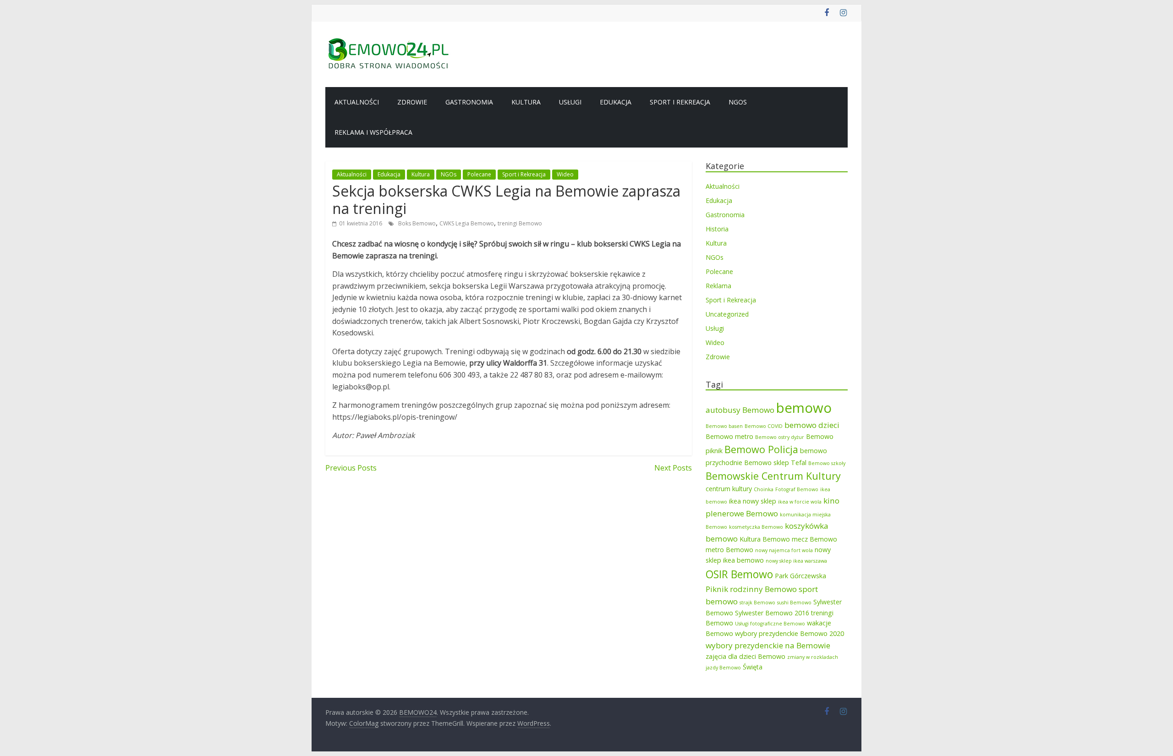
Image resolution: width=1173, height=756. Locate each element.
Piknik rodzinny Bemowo (751, 589)
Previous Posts (351, 468)
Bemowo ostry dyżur (779, 437)
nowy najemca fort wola (784, 550)
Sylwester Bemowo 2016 (772, 612)
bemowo (804, 408)
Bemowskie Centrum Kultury (773, 475)
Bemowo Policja (761, 449)
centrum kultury (729, 488)
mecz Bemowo (814, 539)
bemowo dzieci (811, 425)
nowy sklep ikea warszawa (796, 561)
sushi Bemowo (794, 602)
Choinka (763, 489)
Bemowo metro (729, 436)
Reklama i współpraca (373, 132)
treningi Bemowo (520, 223)
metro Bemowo (729, 549)
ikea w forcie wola (800, 502)
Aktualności (356, 102)
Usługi (570, 102)
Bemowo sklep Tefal (775, 462)
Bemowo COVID (764, 426)
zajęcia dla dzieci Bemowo (745, 656)
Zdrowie (412, 102)
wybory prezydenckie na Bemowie (768, 645)
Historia (717, 229)
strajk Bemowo (757, 602)
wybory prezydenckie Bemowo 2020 (789, 633)
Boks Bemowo (417, 223)
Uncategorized (727, 314)
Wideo (565, 174)
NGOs (738, 102)
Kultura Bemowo (765, 539)
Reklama (718, 285)
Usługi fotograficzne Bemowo (770, 623)
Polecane (479, 174)
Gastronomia (469, 102)
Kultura (526, 102)
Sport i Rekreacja (680, 102)
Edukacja (615, 102)
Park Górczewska (800, 575)
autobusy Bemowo (740, 410)
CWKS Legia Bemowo (466, 223)
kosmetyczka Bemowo (756, 527)
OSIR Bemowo (739, 574)
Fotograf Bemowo (796, 489)
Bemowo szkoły (826, 463)
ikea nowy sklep (752, 501)
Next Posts (673, 468)
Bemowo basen (724, 426)
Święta (752, 667)
